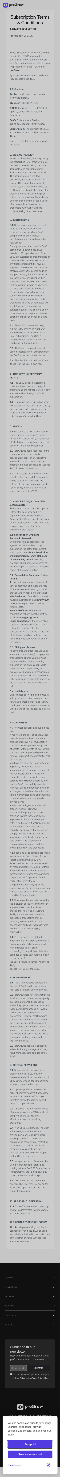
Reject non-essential (30, 1454)
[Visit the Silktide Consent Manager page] (48, 1465)
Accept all (30, 1444)
